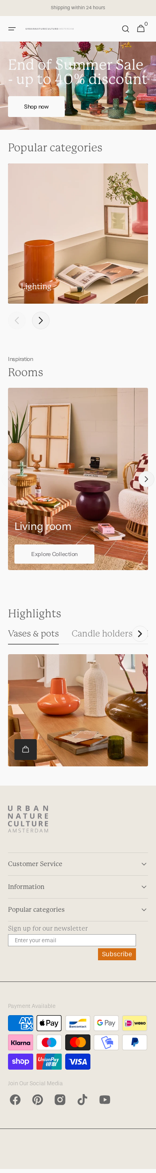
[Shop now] (78, 86)
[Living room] (78, 479)
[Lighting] (78, 233)
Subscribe (117, 954)
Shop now (36, 106)
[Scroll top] (146, 1163)
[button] (12, 29)
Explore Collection (54, 554)
